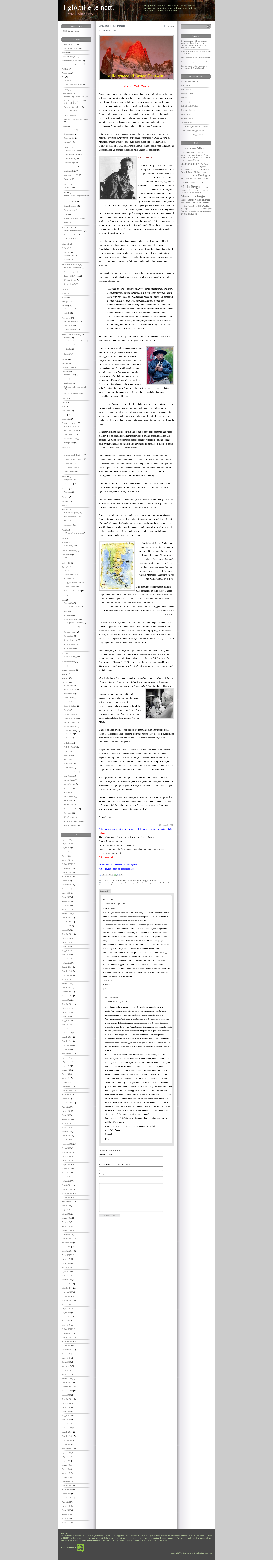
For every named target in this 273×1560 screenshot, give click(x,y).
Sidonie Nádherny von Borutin (74, 821)
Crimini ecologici (69, 163)
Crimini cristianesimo (71, 155)
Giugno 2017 (66, 1263)
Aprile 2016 (66, 1321)
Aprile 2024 (66, 955)
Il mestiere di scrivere (188, 110)
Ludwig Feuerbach (195, 192)
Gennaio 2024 (66, 967)
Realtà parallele (69, 443)
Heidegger (204, 175)
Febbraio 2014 (67, 1428)
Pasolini (190, 206)
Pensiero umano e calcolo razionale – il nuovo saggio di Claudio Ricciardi (194, 67)
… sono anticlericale (69, 44)
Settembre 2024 (67, 934)
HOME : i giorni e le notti (70, 31)
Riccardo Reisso (69, 797)
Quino (205, 205)
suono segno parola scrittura (73, 393)
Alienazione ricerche (70, 517)
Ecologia (65, 248)
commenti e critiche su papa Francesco (76, 119)
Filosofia (65, 306)
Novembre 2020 (67, 1095)
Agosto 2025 (66, 889)
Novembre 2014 (67, 1391)
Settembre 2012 (67, 1498)
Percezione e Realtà (70, 439)
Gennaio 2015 (66, 1383)
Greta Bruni (68, 751)
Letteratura (65, 372)
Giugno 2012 (66, 1510)
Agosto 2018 (66, 1206)
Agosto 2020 (66, 1107)
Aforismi (65, 52)
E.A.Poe (200, 164)
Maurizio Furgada (130, 883)
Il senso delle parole (70, 430)
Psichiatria (65, 489)
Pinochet (158, 883)
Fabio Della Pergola (70, 718)
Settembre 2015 (67, 1350)
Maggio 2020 (66, 1119)
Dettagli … (67, 187)
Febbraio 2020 (67, 1132)
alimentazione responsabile (73, 64)
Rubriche (65, 530)
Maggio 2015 (66, 1366)
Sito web (102, 1174)
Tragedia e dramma (68, 662)
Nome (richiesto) (105, 1155)
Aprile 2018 (66, 1222)
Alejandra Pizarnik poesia (189, 81)
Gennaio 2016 (66, 1333)
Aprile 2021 (66, 1074)
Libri (63, 403)
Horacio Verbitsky (190, 178)
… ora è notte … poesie (72, 463)
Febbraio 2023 (67, 984)
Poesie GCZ (70, 734)
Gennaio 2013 (66, 1481)
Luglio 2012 (66, 1506)
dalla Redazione (67, 228)
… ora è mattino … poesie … (73, 459)
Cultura (64, 193)
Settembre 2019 (67, 1152)
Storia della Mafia (70, 284)
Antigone (184, 155)
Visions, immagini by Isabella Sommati (194, 127)
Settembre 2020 (67, 1103)
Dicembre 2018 (67, 1189)
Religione (65, 509)
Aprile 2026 (66, 856)
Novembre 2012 (67, 1490)
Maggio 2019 (66, 1169)
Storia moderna (69, 648)
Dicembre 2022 (67, 992)
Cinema (64, 127)
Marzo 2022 (66, 1029)
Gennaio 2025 (66, 918)
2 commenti (170, 26)
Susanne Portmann (70, 825)
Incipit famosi (68, 383)
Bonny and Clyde (70, 272)
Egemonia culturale (70, 206)
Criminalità (65, 147)
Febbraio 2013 (67, 1477)
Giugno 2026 (66, 848)
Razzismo (65, 501)
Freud (203, 172)
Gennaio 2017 (66, 1284)
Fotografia (67, 80)
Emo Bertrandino (69, 714)
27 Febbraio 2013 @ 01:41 (116, 1002)
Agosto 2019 (66, 1156)
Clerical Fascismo (71, 110)
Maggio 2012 (66, 1514)
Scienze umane (67, 555)
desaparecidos (189, 163)
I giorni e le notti (88, 7)
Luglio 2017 (66, 1259)
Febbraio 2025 (67, 914)
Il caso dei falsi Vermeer (72, 276)
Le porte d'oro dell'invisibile (73, 84)
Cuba (196, 160)
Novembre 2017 (67, 1243)
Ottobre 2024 (66, 930)
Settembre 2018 (67, 1202)
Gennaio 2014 (66, 1432)
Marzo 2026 (66, 860)
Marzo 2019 (66, 1177)
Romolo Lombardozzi (71, 809)
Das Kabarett (185, 85)
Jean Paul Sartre (188, 183)
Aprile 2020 (66, 1123)
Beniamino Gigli (69, 694)
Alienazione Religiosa (69, 57)
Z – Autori (65, 682)
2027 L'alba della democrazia (73, 533)
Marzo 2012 (66, 1523)
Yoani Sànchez (189, 213)
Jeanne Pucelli (68, 764)
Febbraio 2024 (67, 963)
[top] (105, 989)
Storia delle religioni (70, 640)
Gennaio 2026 (66, 868)
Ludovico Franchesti (70, 772)
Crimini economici (70, 167)
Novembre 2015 (67, 1341)
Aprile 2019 (66, 1173)
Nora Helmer (68, 792)
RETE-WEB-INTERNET (72, 591)
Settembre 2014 (67, 1399)
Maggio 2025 (66, 901)
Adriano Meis (68, 685)
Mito (63, 407)
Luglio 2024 (66, 942)
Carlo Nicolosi (193, 157)
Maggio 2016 (66, 1317)
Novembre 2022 (67, 996)
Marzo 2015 (66, 1374)
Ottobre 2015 (66, 1346)
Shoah (66, 611)
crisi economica (69, 255)
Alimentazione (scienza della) (71, 61)
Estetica (64, 298)
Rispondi (106, 984)
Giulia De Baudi (69, 747)
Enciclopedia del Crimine (70, 265)
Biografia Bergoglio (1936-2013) (75, 97)
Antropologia (66, 73)
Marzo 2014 (66, 1424)
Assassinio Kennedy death (73, 268)
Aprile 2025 (66, 905)
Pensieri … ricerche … (69, 423)
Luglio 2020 (66, 1111)
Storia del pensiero (70, 632)
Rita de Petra (68, 801)
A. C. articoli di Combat (188, 148)
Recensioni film (69, 138)
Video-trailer (68, 142)
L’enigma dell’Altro (70, 434)
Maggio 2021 (66, 1070)
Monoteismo (68, 525)
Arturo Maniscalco (70, 690)
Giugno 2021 (66, 1066)
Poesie (64, 452)
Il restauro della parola (71, 426)
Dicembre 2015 (67, 1337)
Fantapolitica (68, 480)
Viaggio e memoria (68, 670)
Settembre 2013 (67, 1448)
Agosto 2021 (66, 1058)
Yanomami (207, 211)
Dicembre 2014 (67, 1387)
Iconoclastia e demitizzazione (73, 218)
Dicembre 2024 (67, 922)
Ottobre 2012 (66, 1494)
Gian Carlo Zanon (70, 731)
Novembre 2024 (67, 926)
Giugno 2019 (66, 1165)
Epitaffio (65, 289)
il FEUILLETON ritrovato (71, 335)
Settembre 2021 (67, 1053)
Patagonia (150, 883)
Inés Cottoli (68, 759)
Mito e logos (66, 411)
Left (188, 190)
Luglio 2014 (66, 1407)
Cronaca (64, 184)
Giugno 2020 (66, 1115)
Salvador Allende (167, 883)
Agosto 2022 (66, 1008)
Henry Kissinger (118, 883)
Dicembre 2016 (67, 1288)
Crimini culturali (69, 159)
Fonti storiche (68, 603)
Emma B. (67, 710)
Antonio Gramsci (195, 155)
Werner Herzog (116, 885)
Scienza (64, 542)
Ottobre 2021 (66, 1049)
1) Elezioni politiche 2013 (70, 48)
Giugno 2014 (66, 1411)
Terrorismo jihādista (196, 209)
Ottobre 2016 (66, 1296)
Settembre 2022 (67, 1004)
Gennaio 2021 (66, 1086)
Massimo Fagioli (195, 196)
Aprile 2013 (66, 1469)
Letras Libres (185, 114)
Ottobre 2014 (66, 1395)
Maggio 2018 (66, 1218)
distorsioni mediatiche (71, 321)
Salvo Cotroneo (69, 817)
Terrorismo (67, 179)
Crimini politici (69, 171)
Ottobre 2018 (66, 1197)
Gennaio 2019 (66, 1185)
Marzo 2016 (66, 1325)
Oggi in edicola (69, 325)
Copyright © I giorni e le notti (183, 1553)
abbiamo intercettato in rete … (74, 231)
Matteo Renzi (187, 199)
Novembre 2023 (67, 975)
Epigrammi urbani (70, 210)
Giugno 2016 (66, 1313)
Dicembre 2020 (67, 1091)
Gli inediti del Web (70, 239)
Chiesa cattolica (67, 94)
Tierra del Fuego (104, 885)
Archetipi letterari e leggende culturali (76, 196)
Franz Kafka (194, 172)
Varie (63, 666)
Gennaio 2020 (66, 1136)
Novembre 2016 (67, 1292)
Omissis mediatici (70, 329)
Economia (65, 252)
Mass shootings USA (71, 175)
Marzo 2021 (66, 1078)
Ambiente (65, 69)
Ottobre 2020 (66, 1099)
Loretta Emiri (68, 768)
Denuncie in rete (186, 90)
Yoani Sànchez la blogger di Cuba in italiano (196, 135)
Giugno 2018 (66, 1214)
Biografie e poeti (69, 375)
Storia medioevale (70, 644)
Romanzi (67, 354)
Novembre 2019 (67, 1144)
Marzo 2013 (66, 1473)
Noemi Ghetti (68, 788)
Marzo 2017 (66, 1276)
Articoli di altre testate (71, 235)
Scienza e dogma (69, 546)
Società (64, 567)
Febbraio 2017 (67, 1280)
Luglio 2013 (66, 1457)
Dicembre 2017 (67, 1239)
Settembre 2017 (67, 1251)
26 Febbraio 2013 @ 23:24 (114, 903)
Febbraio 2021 (67, 1082)
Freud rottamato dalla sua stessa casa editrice (196, 58)
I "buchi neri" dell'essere (72, 309)
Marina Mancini (69, 780)
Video (64, 674)
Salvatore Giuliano (70, 280)
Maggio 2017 (66, 1267)
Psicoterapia (68, 492)
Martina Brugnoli (69, 784)
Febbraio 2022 (67, 1033)
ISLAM (66, 521)
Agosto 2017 (66, 1255)
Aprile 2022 (66, 1025)
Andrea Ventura (197, 152)
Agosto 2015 (66, 1354)
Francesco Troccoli (70, 727)
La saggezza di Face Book (72, 583)
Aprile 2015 (66, 1370)
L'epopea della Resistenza (74, 623)
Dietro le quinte (69, 134)
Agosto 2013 (66, 1453)
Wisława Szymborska (195, 211)
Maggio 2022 (66, 1021)
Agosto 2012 (66, 1502)
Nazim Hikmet (202, 199)
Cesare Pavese (204, 157)
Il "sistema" (68, 578)
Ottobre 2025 (66, 881)
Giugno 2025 (66, 897)
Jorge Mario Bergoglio (193, 184)
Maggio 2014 (66, 1416)
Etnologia (65, 302)
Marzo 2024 (66, 959)
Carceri (66, 570)
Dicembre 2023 (67, 971)
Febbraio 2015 (67, 1379)
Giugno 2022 (66, 1016)
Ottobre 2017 (66, 1247)
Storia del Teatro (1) (70, 657)
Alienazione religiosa (71, 513)
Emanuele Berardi (70, 702)
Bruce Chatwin (106, 883)
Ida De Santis (68, 755)
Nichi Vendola (185, 202)
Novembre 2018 (67, 1193)
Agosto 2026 (66, 840)
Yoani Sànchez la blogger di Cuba (192, 131)
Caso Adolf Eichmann (73, 606)
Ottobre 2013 (66, 1444)
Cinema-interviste (70, 130)
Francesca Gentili (69, 722)
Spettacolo (67, 222)
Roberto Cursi (68, 805)
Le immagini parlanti (69, 367)
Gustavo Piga (185, 102)
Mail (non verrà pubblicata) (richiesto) (114, 1164)
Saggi (64, 538)
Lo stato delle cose (70, 587)
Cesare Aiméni (69, 698)
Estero (64, 293)
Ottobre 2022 (66, 1000)
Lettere (64, 398)
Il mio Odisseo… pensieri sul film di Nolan (195, 62)
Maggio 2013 (66, 1465)
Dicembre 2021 (67, 1041)
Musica (64, 415)
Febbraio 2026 (67, 864)
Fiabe (65, 379)
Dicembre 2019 (67, 1140)
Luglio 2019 (66, 1160)
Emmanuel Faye (193, 167)
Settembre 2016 (67, 1300)
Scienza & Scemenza (69, 551)
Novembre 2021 (67, 1045)
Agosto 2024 (66, 938)
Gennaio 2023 (66, 988)
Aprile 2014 (66, 1420)
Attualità (65, 90)
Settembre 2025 (67, 885)
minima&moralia (187, 118)
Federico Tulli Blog (187, 94)
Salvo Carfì (67, 813)
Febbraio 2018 (67, 1230)
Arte (63, 77)
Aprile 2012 (66, 1518)
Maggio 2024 (66, 951)
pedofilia (197, 206)
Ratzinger (185, 208)
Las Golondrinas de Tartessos (75, 341)
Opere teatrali (66, 419)
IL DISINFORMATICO (189, 106)
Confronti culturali (70, 202)
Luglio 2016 (66, 1309)
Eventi (66, 214)
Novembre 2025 (67, 877)
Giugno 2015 (66, 1362)
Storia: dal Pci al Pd (72, 627)
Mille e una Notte (71, 345)
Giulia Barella (68, 743)
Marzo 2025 (66, 909)
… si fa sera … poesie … (72, 467)
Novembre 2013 (67, 1440)
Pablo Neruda (142, 883)
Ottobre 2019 (66, 1148)
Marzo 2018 (66, 1226)
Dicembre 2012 (67, 1486)
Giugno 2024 (66, 946)
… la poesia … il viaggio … (73, 455)
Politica (64, 477)
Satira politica (68, 484)
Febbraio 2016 (67, 1329)
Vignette (64, 678)
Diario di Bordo (67, 244)
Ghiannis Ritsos (187, 176)
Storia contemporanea (71, 620)
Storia (64, 600)
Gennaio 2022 (66, 1037)
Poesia (64, 448)
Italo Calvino (203, 179)
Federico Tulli (192, 169)
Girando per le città (70, 574)
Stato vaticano (66, 596)
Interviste (65, 363)
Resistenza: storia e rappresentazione (76, 387)
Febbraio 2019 (67, 1181)
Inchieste (65, 359)
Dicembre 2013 (67, 1436)
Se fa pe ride (66, 563)
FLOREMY (185, 98)
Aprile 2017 (66, 1272)
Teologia (66, 313)
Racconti (67, 338)
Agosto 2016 (66, 1304)
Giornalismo (66, 318)
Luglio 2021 (66, 1062)
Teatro (64, 654)
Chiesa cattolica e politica (72, 107)
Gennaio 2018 (66, 1235)
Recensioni (65, 505)
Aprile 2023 (66, 979)
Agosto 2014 (66, 1403)
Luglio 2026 (66, 844)
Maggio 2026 (66, 852)
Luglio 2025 (66, 893)
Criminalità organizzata (71, 150)
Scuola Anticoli (186, 122)
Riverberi (69, 349)
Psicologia (65, 497)
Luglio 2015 (66, 1358)
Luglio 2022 (66, 1012)
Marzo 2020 (66, 1128)
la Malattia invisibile (70, 558)
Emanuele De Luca (70, 706)
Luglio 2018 (66, 1210)
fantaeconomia (68, 259)
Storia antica (68, 615)
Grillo (195, 176)
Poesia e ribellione (70, 471)
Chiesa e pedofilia (70, 115)
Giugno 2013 (66, 1461)
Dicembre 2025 (67, 872)
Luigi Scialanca (69, 776)
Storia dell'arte (68, 636)
